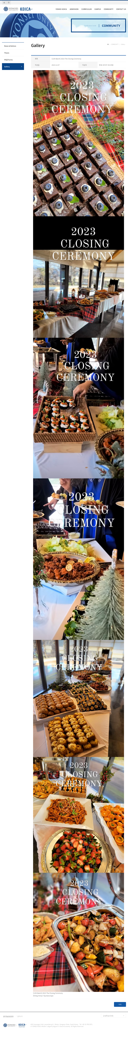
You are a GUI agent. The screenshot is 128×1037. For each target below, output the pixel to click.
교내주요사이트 (108, 1016)
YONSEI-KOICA (61, 9)
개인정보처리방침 (8, 1016)
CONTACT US (121, 9)
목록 (120, 1004)
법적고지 (20, 1016)
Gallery (7, 66)
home (4, 2)
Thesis (6, 53)
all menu (8, 2)
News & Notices (10, 46)
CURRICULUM (86, 9)
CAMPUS (97, 9)
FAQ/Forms (8, 59)
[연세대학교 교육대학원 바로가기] (18, 8)
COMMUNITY (108, 9)
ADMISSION (74, 9)
